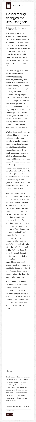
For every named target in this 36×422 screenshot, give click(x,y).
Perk (16, 398)
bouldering (17, 77)
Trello (14, 401)
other (15, 29)
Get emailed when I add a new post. (17, 407)
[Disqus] (18, 341)
